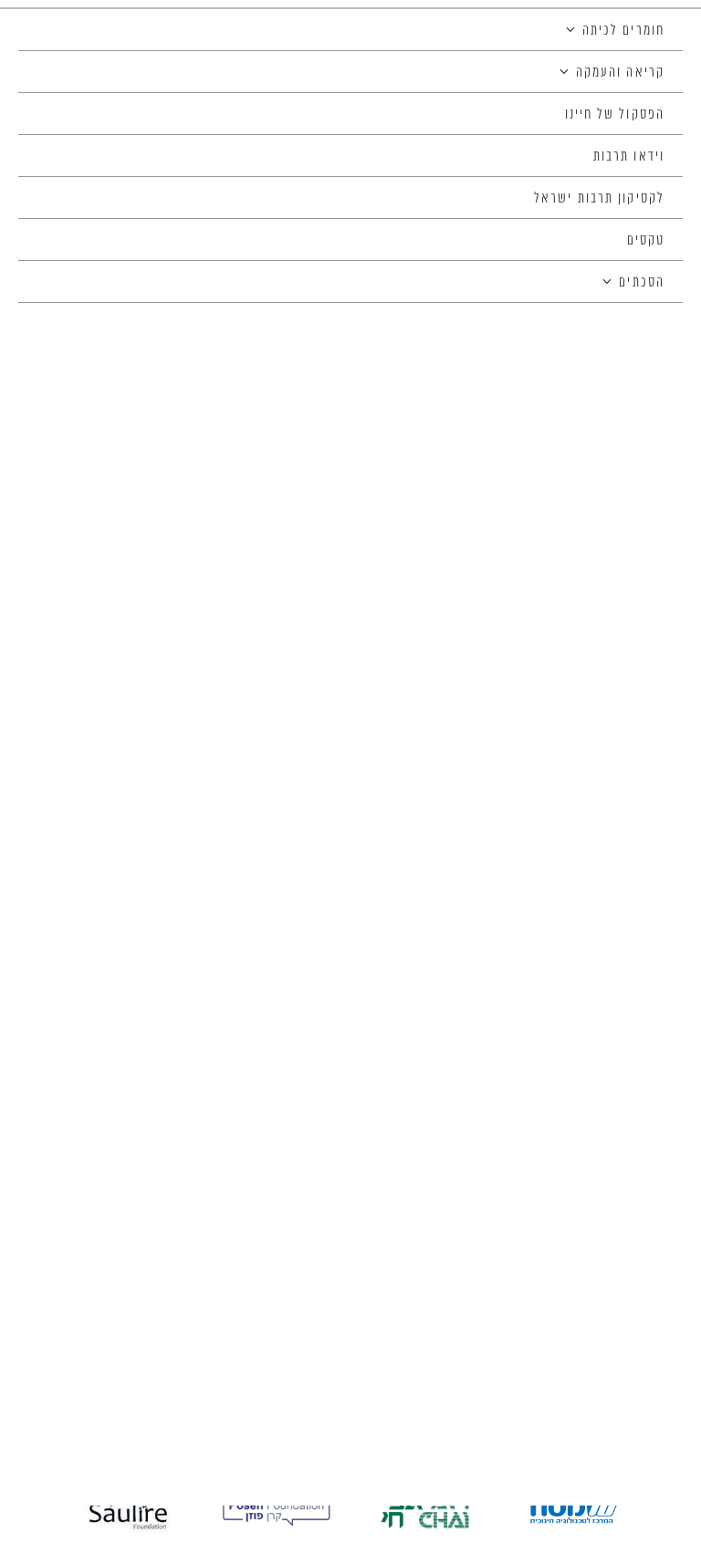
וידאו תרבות (628, 157)
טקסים (646, 241)
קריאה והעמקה (620, 73)
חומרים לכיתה (623, 31)
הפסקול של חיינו (615, 115)
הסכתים (641, 283)
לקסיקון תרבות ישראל (599, 199)
